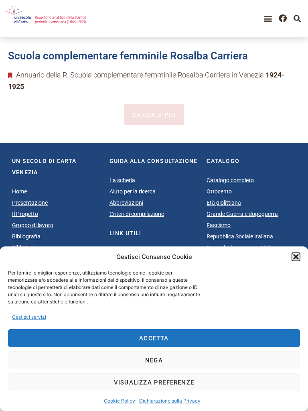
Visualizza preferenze (154, 382)
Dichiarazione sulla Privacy (170, 401)
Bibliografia (26, 236)
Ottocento (219, 191)
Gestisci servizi (29, 317)
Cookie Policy (119, 401)
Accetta (153, 338)
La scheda (122, 180)
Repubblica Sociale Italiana (240, 236)
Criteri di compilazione (136, 214)
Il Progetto (25, 214)
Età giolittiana (224, 202)
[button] (296, 257)
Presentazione (30, 202)
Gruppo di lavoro (32, 225)
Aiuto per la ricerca (132, 191)
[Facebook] (283, 18)
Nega (154, 360)
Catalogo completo (230, 180)
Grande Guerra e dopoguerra (242, 214)
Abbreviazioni (126, 202)
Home (19, 191)
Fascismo (219, 225)
